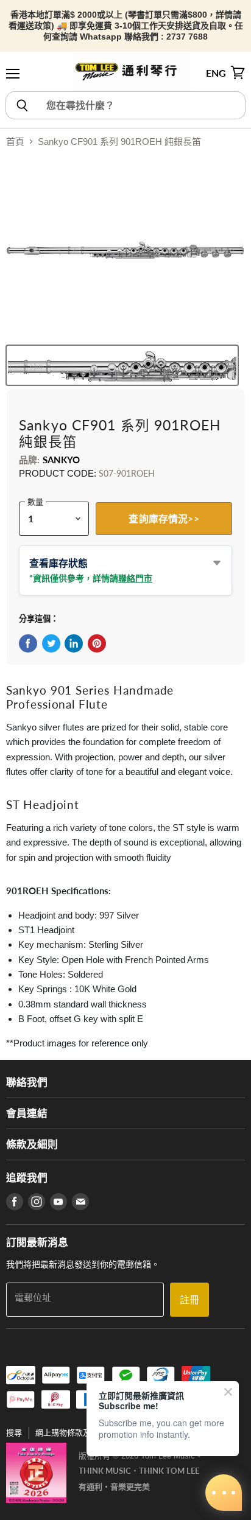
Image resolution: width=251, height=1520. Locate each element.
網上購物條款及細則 (71, 1432)
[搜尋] (21, 105)
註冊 (189, 1299)
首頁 (15, 141)
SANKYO (61, 459)
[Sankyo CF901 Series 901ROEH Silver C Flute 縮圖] (122, 365)
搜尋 (14, 1432)
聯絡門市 (135, 578)
